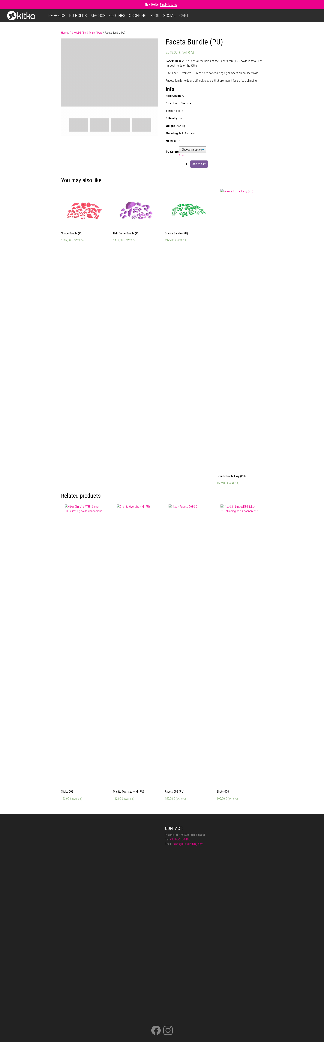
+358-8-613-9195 (180, 839)
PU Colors (172, 152)
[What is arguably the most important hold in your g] (90, 884)
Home (64, 32)
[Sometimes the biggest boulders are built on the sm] (70, 925)
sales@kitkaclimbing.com (188, 844)
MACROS (98, 15)
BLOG (155, 15)
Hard (99, 32)
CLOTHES (117, 15)
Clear (181, 155)
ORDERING (138, 15)
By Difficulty (89, 32)
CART (184, 15)
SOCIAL (169, 15)
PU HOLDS (78, 15)
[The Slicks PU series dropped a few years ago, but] (149, 866)
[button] (152, 44)
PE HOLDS (56, 15)
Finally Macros (168, 4)
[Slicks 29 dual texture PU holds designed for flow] (129, 859)
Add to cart (199, 164)
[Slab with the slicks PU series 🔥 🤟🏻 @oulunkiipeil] (109, 837)
